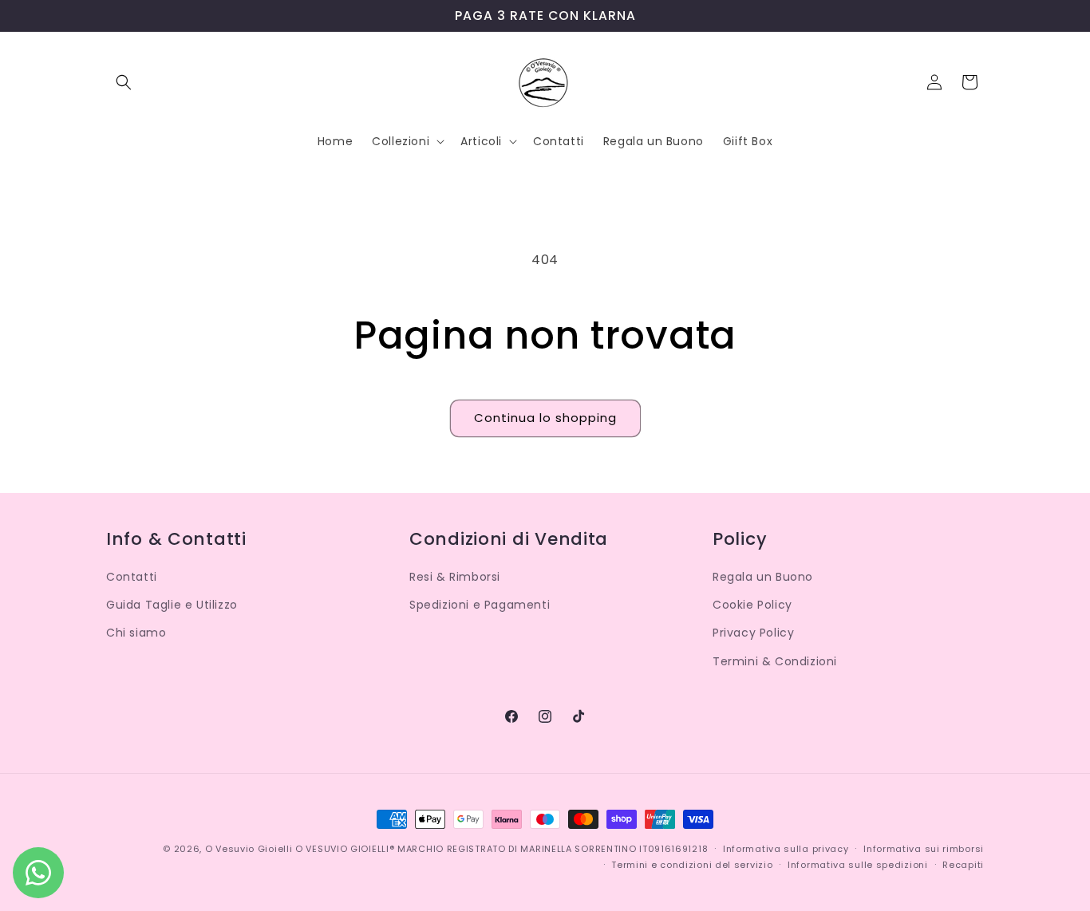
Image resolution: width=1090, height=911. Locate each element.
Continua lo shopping (545, 417)
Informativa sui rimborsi (923, 848)
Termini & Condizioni (775, 661)
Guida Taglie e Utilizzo (172, 605)
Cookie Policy (752, 605)
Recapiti (963, 864)
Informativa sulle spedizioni (858, 864)
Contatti (131, 577)
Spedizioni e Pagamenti (479, 605)
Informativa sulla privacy (786, 848)
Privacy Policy (753, 633)
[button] (123, 82)
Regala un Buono (763, 577)
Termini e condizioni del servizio (691, 864)
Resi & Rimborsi (454, 577)
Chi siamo (136, 633)
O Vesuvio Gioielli (249, 848)
